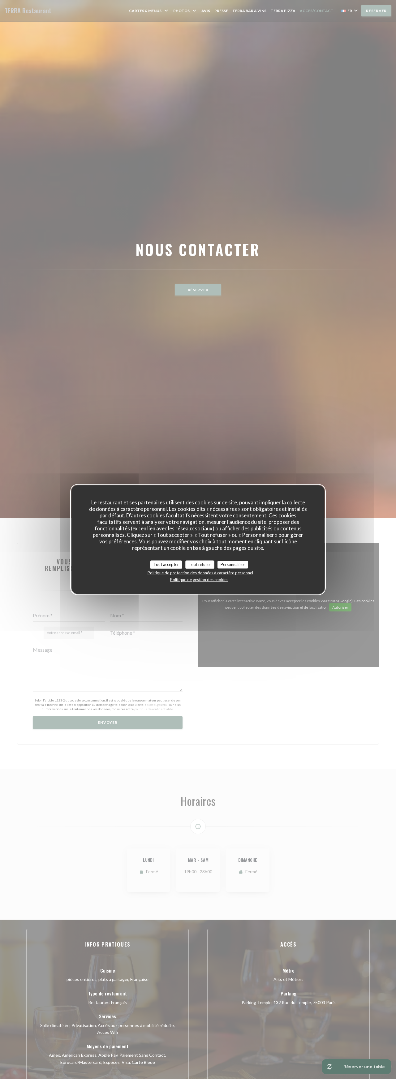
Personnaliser (233, 564)
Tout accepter (166, 564)
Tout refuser (200, 564)
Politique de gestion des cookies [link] (199, 579)
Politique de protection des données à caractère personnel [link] (200, 572)
